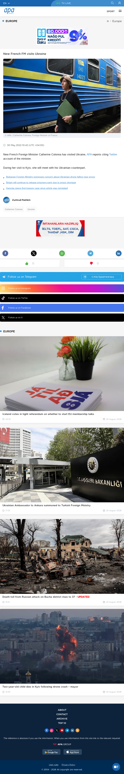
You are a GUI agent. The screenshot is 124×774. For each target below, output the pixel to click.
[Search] (112, 3)
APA (89, 154)
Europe (117, 21)
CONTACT (62, 714)
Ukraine (31, 209)
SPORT (111, 11)
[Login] (119, 3)
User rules (53, 764)
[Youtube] (62, 730)
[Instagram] (52, 730)
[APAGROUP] (62, 744)
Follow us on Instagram (19, 288)
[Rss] (77, 730)
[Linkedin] (72, 730)
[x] (57, 730)
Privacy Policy (68, 764)
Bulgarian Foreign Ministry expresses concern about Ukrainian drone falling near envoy (50, 176)
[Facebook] (47, 730)
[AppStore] (72, 752)
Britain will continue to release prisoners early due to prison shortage (41, 182)
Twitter (113, 154)
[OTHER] (119, 11)
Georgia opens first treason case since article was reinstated (37, 188)
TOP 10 (62, 723)
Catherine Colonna (14, 209)
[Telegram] (67, 730)
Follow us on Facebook (19, 308)
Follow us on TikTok (18, 298)
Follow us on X (15, 317)
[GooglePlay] (51, 752)
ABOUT (62, 709)
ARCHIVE (62, 718)
